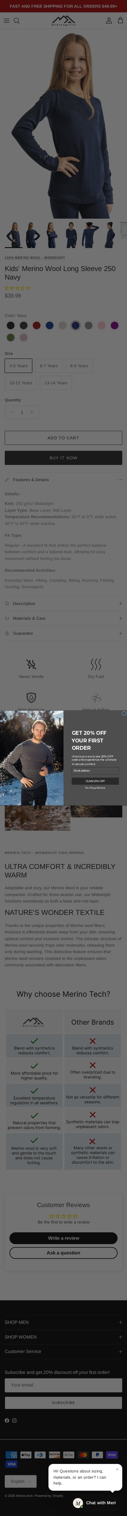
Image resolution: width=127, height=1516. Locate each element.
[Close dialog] (124, 713)
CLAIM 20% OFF (95, 781)
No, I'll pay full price (95, 788)
